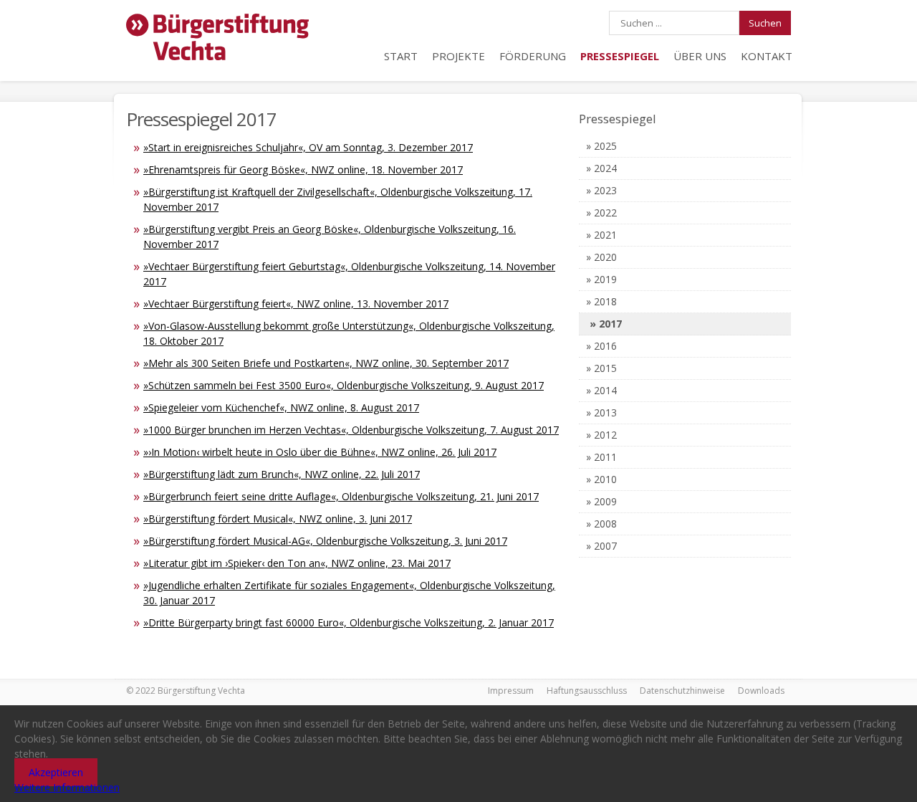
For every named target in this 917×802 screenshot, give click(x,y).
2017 (610, 323)
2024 (605, 168)
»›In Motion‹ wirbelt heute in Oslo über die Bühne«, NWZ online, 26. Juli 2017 (319, 452)
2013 (605, 412)
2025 (605, 146)
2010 (605, 479)
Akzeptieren (56, 772)
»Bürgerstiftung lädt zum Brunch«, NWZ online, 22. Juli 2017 (281, 474)
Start (401, 56)
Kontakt (766, 56)
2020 (605, 257)
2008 (605, 523)
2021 (605, 235)
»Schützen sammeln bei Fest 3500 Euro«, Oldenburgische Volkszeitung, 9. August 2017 (343, 385)
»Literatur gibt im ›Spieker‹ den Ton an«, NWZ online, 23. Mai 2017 (297, 563)
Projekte (458, 56)
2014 (605, 390)
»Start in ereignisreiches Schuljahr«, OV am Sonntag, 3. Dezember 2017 (308, 147)
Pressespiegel (619, 56)
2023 (605, 190)
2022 (605, 212)
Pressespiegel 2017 (201, 119)
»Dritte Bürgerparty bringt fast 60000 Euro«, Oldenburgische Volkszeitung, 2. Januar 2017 (348, 622)
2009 (605, 501)
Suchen (765, 22)
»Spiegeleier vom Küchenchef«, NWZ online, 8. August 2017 (281, 407)
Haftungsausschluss (587, 690)
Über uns (699, 56)
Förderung (532, 56)
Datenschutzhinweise (682, 690)
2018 (605, 301)
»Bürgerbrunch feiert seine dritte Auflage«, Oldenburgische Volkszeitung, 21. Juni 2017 (341, 496)
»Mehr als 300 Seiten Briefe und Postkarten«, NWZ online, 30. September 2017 (326, 363)
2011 (605, 457)
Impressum (511, 690)
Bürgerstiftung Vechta (217, 38)
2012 (605, 434)
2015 (605, 368)
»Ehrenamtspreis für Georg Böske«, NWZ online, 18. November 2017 (303, 169)
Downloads (761, 690)
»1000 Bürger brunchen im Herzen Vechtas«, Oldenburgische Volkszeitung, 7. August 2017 (351, 429)
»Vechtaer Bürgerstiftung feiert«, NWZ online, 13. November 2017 (295, 303)
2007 (605, 546)
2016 (605, 346)
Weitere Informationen (67, 787)
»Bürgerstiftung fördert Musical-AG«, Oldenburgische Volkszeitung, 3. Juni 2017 (325, 541)
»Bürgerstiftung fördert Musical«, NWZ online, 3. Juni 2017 (277, 518)
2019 (605, 279)
